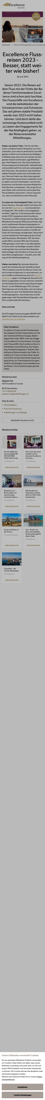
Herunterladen (11, 467)
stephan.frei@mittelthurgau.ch (15, 393)
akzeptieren (22, 1087)
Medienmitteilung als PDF (22, 420)
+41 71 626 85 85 (9, 391)
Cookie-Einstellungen (22, 1095)
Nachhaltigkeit (18, 207)
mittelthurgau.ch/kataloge (13, 319)
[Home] (13, 6)
